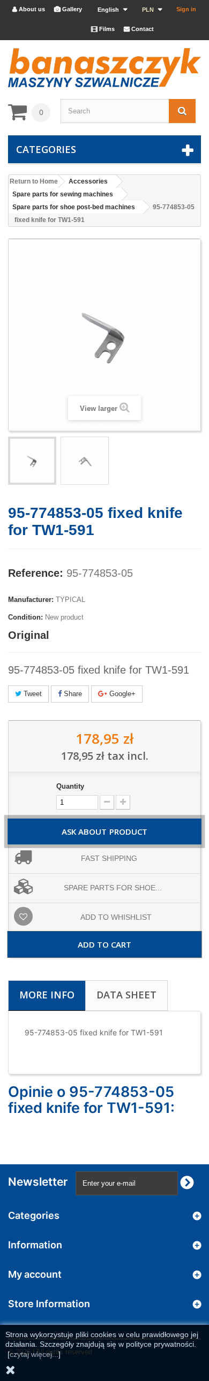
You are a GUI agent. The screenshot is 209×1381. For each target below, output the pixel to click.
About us (28, 9)
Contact (139, 29)
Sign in (186, 9)
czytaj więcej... (34, 1354)
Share (72, 694)
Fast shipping (109, 858)
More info (46, 994)
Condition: (25, 617)
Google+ (121, 694)
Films (103, 29)
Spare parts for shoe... (113, 887)
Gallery (68, 9)
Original (28, 635)
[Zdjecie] (32, 460)
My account (35, 1274)
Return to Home (34, 181)
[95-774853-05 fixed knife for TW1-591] (84, 460)
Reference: (35, 573)
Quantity (70, 786)
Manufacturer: (31, 600)
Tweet (31, 694)
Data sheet (126, 994)
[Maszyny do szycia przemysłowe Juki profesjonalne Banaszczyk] (104, 67)
